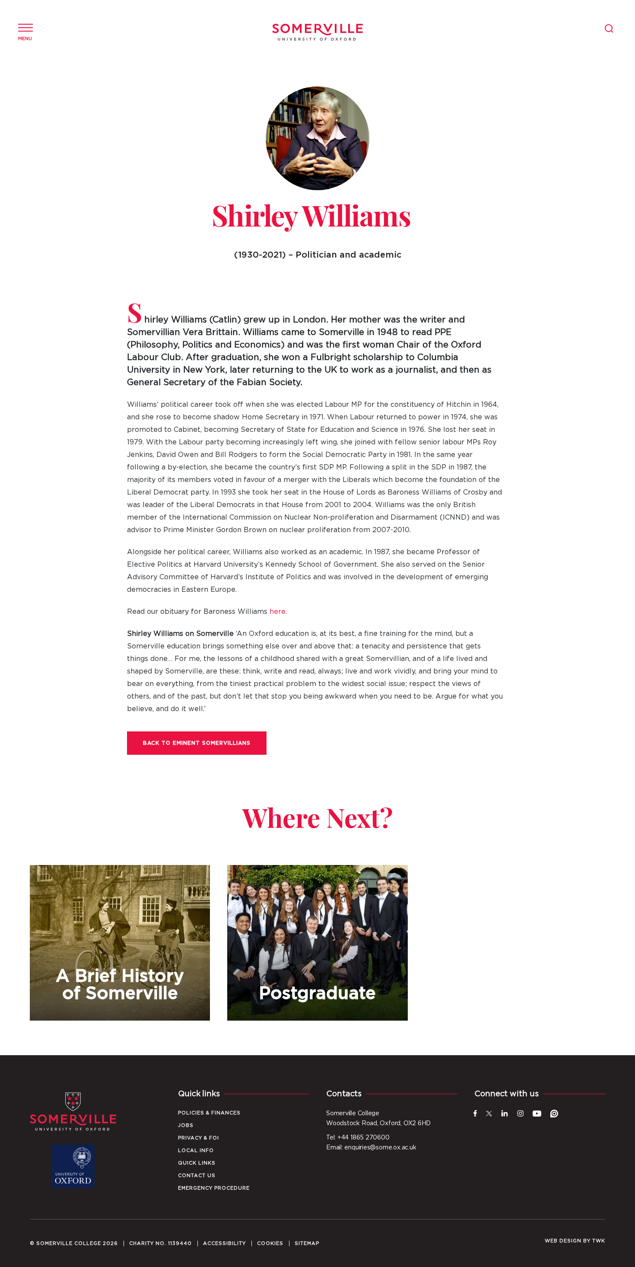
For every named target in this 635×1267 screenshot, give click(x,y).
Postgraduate (317, 943)
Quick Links (197, 1163)
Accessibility (224, 1243)
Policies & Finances (209, 1113)
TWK (598, 1240)
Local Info (196, 1150)
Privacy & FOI (198, 1138)
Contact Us (197, 1175)
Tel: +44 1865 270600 (358, 1138)
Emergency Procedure (214, 1188)
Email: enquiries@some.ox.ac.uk (371, 1148)
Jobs (186, 1125)
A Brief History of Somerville (120, 943)
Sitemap (307, 1243)
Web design (563, 1240)
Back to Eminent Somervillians (197, 743)
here (278, 611)
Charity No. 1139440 (160, 1243)
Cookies (270, 1243)
